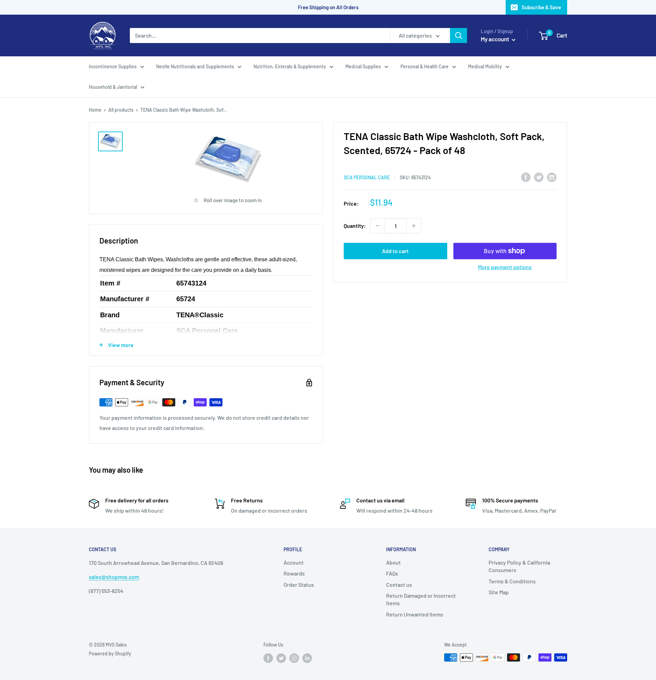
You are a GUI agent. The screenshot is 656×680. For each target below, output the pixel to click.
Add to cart (395, 251)
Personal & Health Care (424, 66)
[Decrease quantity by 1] (377, 226)
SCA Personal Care (367, 177)
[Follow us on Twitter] (281, 658)
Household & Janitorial (113, 87)
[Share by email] (552, 176)
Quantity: (355, 225)
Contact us (399, 584)
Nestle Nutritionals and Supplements (195, 66)
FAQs (392, 573)
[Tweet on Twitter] (539, 176)
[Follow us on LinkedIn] (307, 658)
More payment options (505, 267)
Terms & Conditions (512, 581)
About (393, 562)
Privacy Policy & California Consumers (519, 566)
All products (121, 110)
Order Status (299, 584)
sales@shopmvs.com (114, 576)
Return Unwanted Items (414, 614)
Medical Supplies (363, 66)
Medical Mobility (485, 66)
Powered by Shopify (110, 653)
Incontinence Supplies (113, 66)
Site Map (499, 592)
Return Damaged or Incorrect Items (421, 599)
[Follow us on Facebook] (268, 658)
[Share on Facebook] (526, 176)
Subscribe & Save (541, 7)
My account (495, 39)
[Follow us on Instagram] (294, 658)
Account (294, 562)
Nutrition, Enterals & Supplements (290, 66)
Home (95, 110)
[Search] (458, 35)
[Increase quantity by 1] (414, 226)
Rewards (294, 573)
